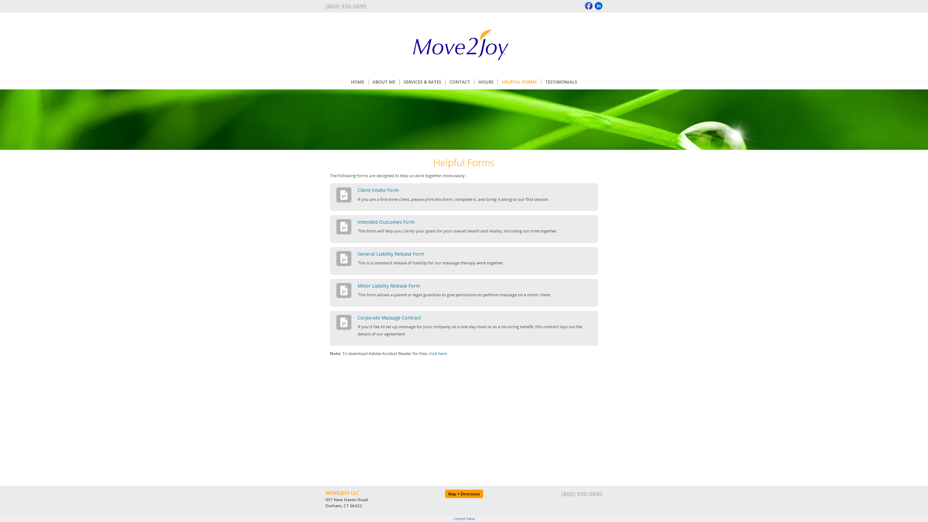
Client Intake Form (378, 190)
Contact (460, 82)
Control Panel (464, 518)
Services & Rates (422, 82)
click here (438, 353)
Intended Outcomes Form (386, 222)
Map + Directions (464, 494)
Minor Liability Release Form (389, 286)
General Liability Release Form (391, 254)
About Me (383, 82)
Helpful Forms (519, 82)
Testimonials (561, 82)
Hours (485, 82)
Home (357, 82)
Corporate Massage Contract (389, 317)
